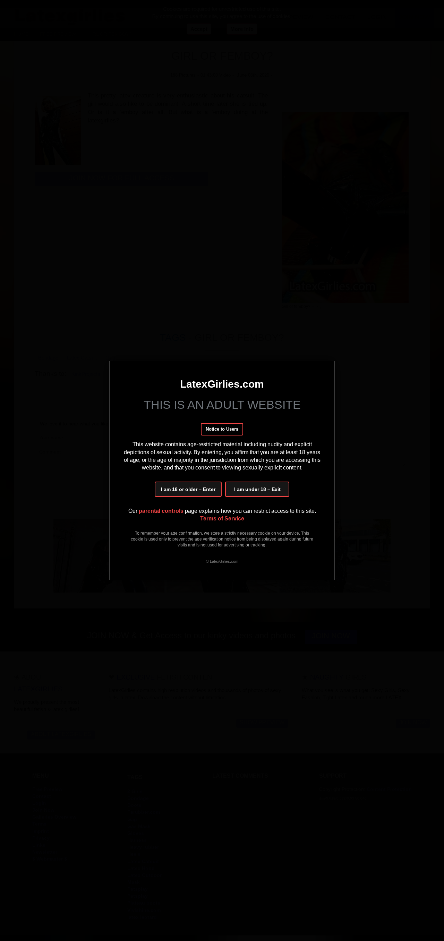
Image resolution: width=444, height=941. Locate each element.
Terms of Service (222, 518)
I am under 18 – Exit (257, 489)
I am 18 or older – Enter (188, 489)
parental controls (162, 511)
